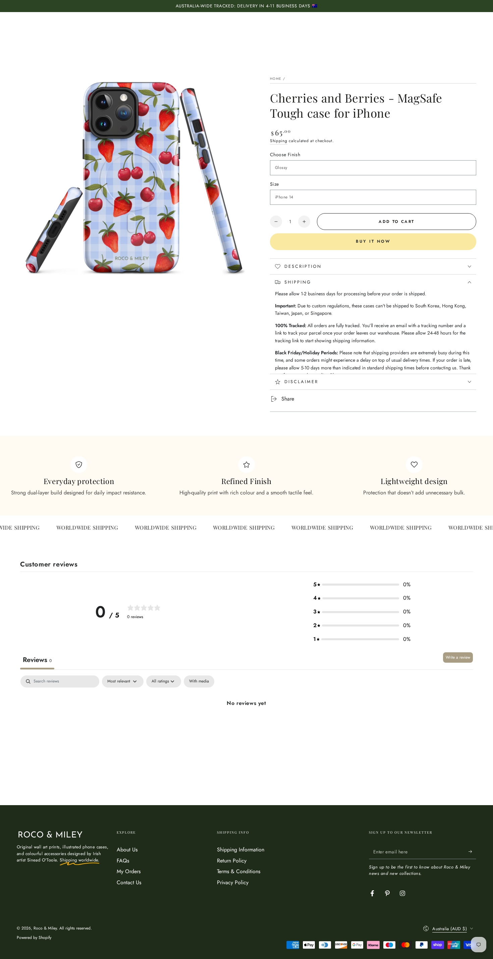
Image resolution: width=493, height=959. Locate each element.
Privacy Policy (233, 882)
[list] (246, 476)
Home (275, 78)
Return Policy (231, 860)
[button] (361, 585)
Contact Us (129, 882)
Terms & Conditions (238, 871)
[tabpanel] (246, 726)
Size (274, 184)
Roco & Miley (45, 928)
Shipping (278, 141)
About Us (127, 849)
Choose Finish (285, 154)
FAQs (123, 860)
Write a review (458, 657)
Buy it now (373, 241)
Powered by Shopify (34, 938)
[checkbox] (199, 681)
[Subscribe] (472, 851)
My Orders (129, 871)
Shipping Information (240, 849)
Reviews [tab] (37, 660)
